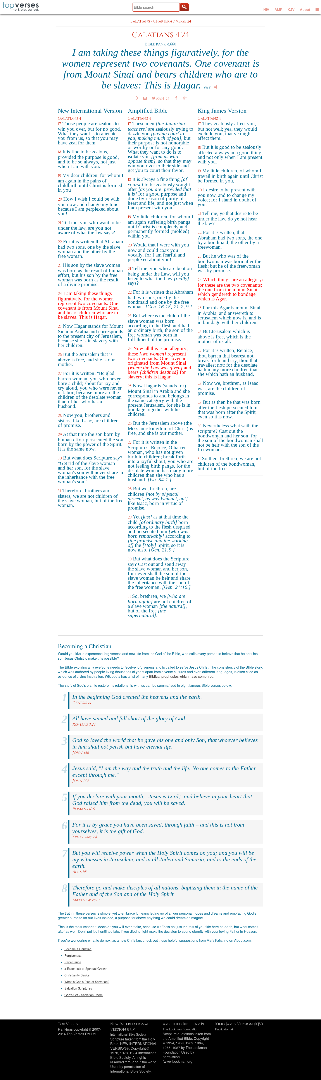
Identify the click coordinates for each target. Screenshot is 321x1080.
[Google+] (185, 98)
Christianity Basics (77, 975)
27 (60, 373)
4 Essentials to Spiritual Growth (85, 968)
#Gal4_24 (162, 98)
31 (59, 491)
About (305, 10)
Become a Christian (77, 949)
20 (60, 199)
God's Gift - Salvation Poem (83, 995)
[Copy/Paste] (136, 98)
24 (60, 293)
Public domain (225, 1029)
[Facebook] (176, 98)
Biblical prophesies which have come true (181, 676)
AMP (278, 10)
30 (60, 458)
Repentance (72, 962)
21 (59, 222)
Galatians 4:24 (160, 35)
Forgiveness (72, 955)
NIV (266, 10)
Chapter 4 (163, 21)
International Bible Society (128, 1034)
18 (59, 152)
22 (60, 241)
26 (60, 354)
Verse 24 (183, 21)
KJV (291, 10)
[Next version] (215, 86)
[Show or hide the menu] (317, 9)
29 (60, 434)
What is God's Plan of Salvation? (86, 981)
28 (60, 415)
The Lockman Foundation (180, 1029)
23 (60, 265)
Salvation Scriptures (78, 988)
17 (59, 124)
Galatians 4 (69, 118)
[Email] (145, 98)
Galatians (140, 21)
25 (60, 326)
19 (59, 175)
